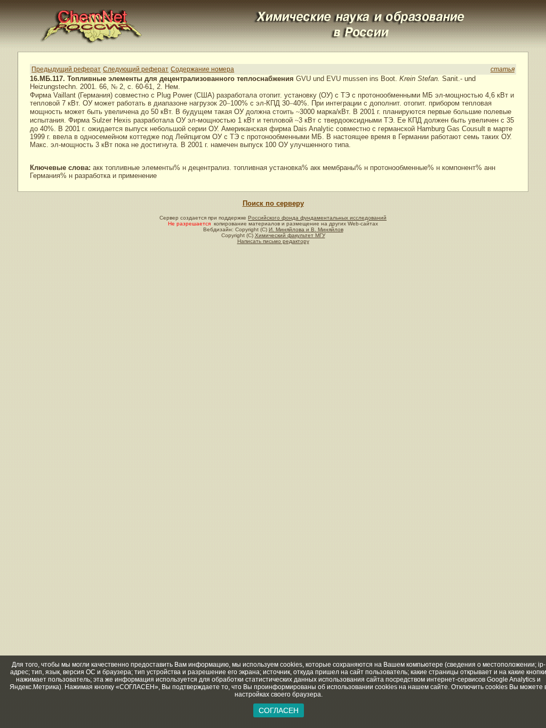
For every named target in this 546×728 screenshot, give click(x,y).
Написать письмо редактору (273, 241)
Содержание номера (202, 69)
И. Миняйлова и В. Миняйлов (306, 229)
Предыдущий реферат (66, 69)
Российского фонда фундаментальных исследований (317, 218)
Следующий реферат (135, 69)
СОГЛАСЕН (279, 710)
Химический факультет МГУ (290, 235)
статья (503, 69)
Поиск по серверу (273, 203)
